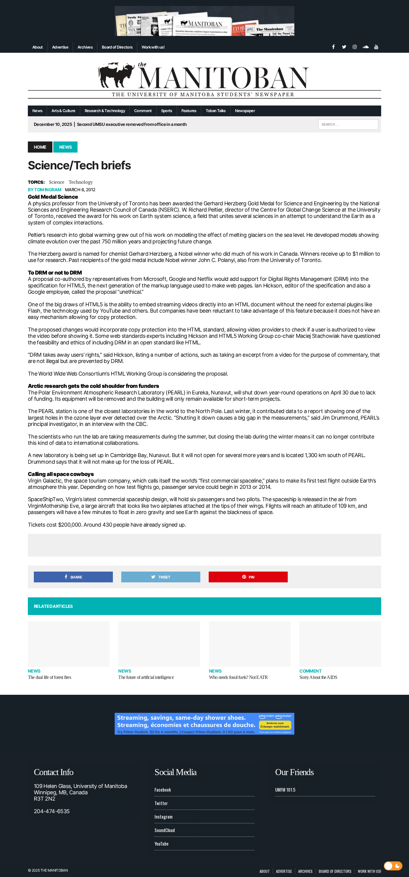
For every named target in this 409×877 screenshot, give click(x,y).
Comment (143, 110)
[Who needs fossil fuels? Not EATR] (250, 644)
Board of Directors (117, 47)
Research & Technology (105, 110)
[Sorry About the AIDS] (340, 644)
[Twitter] (344, 46)
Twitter (161, 803)
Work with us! (153, 47)
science (56, 182)
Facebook (162, 789)
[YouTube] (376, 46)
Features (188, 110)
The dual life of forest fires (49, 677)
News (37, 110)
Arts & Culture (63, 110)
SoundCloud (164, 830)
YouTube (161, 843)
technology (81, 182)
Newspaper (245, 110)
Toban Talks (216, 110)
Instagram (163, 816)
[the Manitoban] (204, 79)
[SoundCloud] (365, 46)
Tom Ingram (47, 189)
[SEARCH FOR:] (348, 123)
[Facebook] (333, 46)
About (37, 47)
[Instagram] (355, 46)
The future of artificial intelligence (145, 677)
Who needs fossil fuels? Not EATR (238, 677)
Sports (166, 110)
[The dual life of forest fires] (69, 644)
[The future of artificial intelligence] (159, 644)
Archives (85, 47)
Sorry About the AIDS (318, 677)
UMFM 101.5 (285, 789)
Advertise (60, 47)
